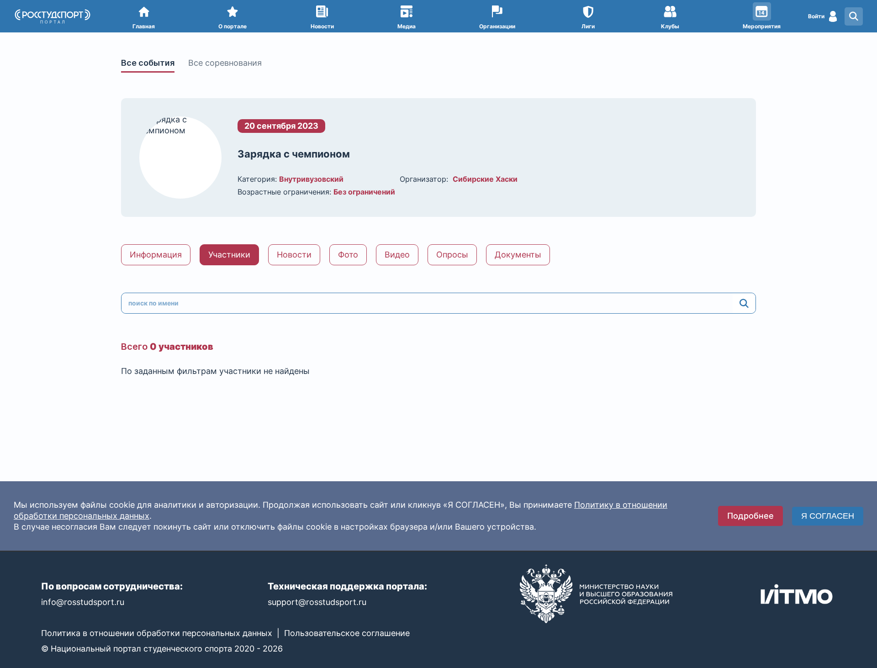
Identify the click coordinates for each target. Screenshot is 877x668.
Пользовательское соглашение (347, 633)
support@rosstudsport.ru (317, 602)
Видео (397, 254)
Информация (156, 254)
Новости (294, 254)
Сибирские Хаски (485, 179)
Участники (229, 254)
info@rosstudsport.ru (82, 602)
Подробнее (750, 516)
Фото (348, 254)
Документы (518, 254)
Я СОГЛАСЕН (827, 516)
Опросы (452, 254)
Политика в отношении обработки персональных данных (156, 633)
